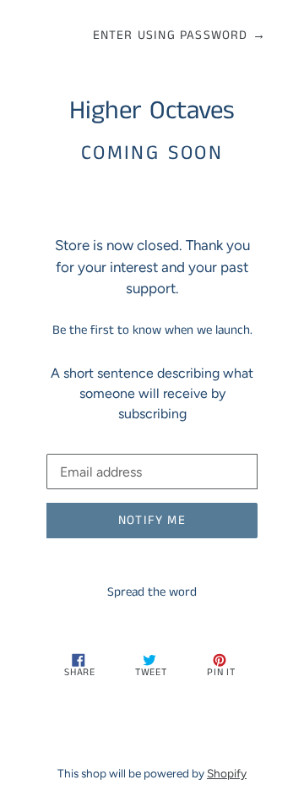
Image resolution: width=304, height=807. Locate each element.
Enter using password (179, 35)
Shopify (227, 773)
